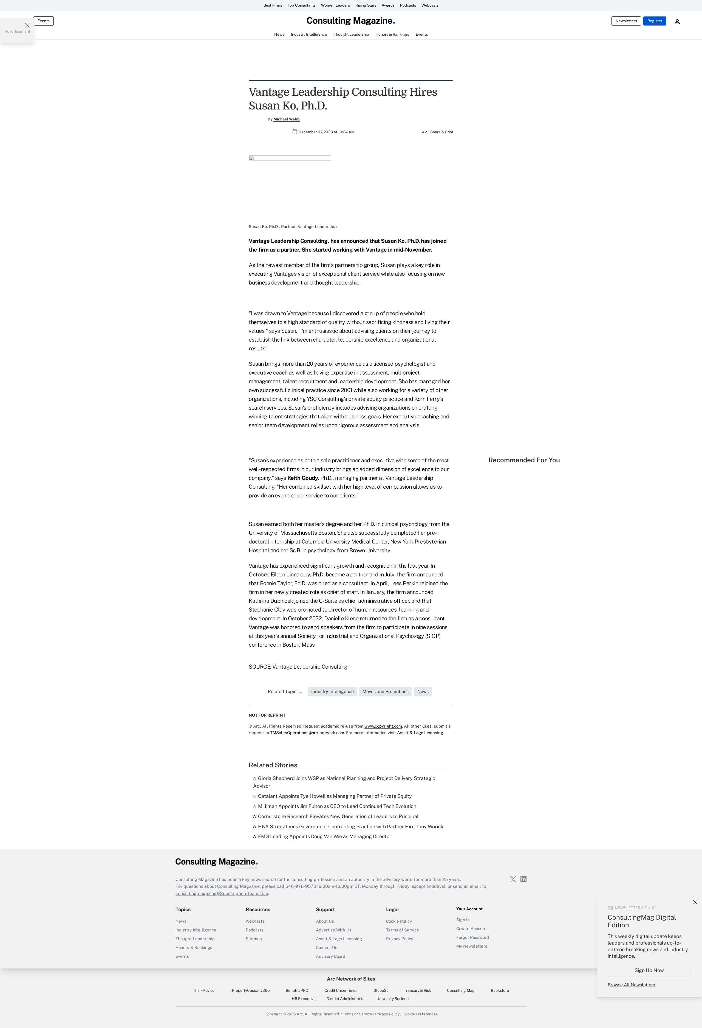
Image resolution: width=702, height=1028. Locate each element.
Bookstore (500, 990)
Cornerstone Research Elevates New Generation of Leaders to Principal (338, 816)
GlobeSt (380, 990)
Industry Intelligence (196, 930)
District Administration (346, 998)
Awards (388, 5)
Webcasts (429, 5)
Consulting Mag (461, 990)
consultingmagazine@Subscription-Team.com (222, 893)
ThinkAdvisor (204, 990)
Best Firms (273, 5)
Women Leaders (335, 5)
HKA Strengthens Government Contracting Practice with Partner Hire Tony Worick (350, 826)
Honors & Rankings (194, 947)
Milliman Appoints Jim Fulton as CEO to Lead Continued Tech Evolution (337, 806)
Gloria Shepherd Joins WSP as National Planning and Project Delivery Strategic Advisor (344, 782)
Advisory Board (330, 956)
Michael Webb (286, 119)
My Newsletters (471, 946)
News (181, 921)
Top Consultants (302, 5)
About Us (325, 921)
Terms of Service (402, 930)
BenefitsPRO (297, 990)
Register (654, 21)
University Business (393, 998)
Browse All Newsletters (631, 984)
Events (44, 21)
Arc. (300, 1014)
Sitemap (254, 938)
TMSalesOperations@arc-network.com (307, 732)
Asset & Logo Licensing (339, 938)
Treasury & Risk (417, 990)
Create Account (471, 928)
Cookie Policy (399, 921)
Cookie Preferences (420, 1014)
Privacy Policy (399, 938)
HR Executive (304, 998)
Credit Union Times (340, 990)
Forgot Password (472, 937)
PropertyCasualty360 (251, 990)
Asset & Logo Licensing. (420, 732)
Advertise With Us (334, 930)
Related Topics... (285, 691)
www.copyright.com (383, 726)
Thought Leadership (195, 938)
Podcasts (408, 5)
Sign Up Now (649, 970)
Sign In (463, 919)
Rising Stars (365, 5)
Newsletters (626, 21)
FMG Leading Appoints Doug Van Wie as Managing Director (324, 836)
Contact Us (326, 947)
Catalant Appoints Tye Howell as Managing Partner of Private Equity (335, 796)
